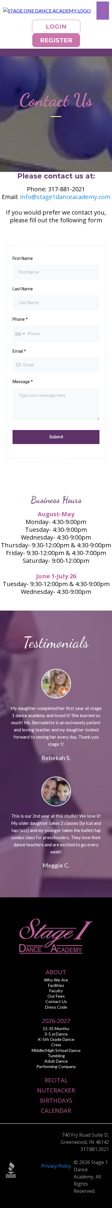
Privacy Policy (56, 1166)
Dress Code (56, 1007)
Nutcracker (56, 1090)
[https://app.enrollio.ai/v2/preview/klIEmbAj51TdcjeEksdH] (47, 10)
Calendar (56, 1111)
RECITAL (56, 1080)
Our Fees (56, 996)
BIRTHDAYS (56, 1100)
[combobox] (20, 334)
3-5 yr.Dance (56, 1033)
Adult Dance (56, 1061)
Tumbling (56, 1055)
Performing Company (56, 1066)
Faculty (56, 990)
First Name (23, 258)
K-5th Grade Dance (56, 1039)
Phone (20, 319)
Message (23, 381)
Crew (56, 1044)
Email (19, 351)
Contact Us (56, 1001)
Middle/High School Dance (56, 1050)
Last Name (23, 288)
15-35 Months (56, 1028)
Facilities (56, 985)
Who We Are (56, 979)
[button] (102, 10)
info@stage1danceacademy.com (65, 197)
